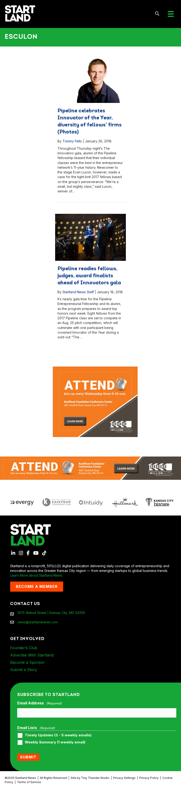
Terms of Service (29, 782)
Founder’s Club (23, 647)
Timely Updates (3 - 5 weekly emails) (58, 735)
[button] (157, 14)
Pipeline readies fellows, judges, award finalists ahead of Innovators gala (89, 276)
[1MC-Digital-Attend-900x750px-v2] (95, 369)
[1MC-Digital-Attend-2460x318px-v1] (90, 468)
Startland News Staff (78, 292)
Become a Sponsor (27, 662)
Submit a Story (23, 669)
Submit (28, 757)
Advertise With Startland (31, 655)
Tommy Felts (72, 141)
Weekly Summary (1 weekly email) (55, 742)
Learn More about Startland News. (36, 575)
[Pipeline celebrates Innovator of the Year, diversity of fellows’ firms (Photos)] (90, 79)
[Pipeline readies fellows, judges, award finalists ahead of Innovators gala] (90, 237)
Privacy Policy (149, 778)
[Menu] (170, 14)
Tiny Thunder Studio (95, 778)
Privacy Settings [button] (124, 778)
